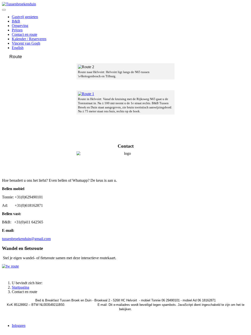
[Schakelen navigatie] (4, 10)
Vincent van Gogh (26, 43)
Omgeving (20, 26)
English (18, 48)
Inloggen (18, 325)
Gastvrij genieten (25, 17)
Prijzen (17, 30)
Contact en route (24, 34)
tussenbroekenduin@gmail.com (26, 239)
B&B (16, 21)
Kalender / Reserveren (29, 39)
